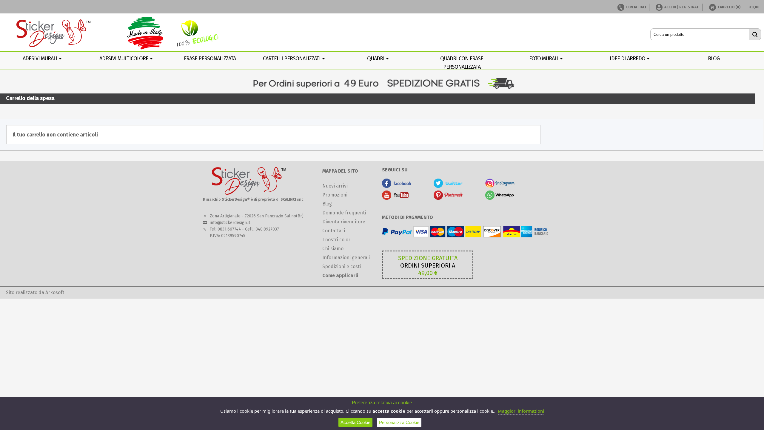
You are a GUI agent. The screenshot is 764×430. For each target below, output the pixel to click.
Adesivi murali (40, 58)
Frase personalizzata (210, 58)
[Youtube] (397, 198)
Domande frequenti (344, 213)
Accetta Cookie (355, 422)
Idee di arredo (628, 58)
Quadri (376, 58)
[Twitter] (448, 186)
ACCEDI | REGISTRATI (682, 7)
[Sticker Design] (53, 33)
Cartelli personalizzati (292, 58)
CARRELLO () (729, 7)
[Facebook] (397, 186)
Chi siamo (333, 248)
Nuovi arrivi (335, 186)
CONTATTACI (636, 7)
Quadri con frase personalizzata (461, 62)
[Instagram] (500, 186)
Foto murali (544, 58)
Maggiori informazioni (521, 411)
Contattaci (333, 231)
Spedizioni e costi (341, 266)
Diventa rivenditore (343, 222)
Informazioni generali (346, 257)
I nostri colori (337, 239)
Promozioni (334, 195)
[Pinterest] (448, 198)
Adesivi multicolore (124, 58)
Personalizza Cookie (399, 422)
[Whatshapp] (500, 198)
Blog (327, 204)
